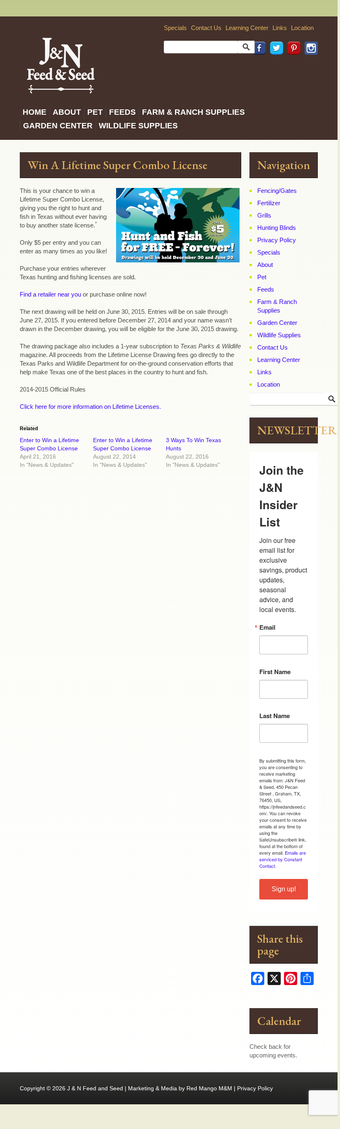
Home (35, 112)
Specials (175, 27)
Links (279, 27)
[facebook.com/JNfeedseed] (257, 66)
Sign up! (284, 889)
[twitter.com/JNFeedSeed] (274, 66)
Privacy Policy (276, 239)
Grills (264, 215)
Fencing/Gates (277, 190)
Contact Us (206, 27)
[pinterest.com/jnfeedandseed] (291, 66)
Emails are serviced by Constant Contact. (282, 859)
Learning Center (247, 27)
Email (267, 627)
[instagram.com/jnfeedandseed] (309, 66)
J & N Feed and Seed (95, 1088)
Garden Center (58, 125)
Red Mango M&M (209, 1088)
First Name (275, 672)
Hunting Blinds (276, 227)
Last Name (274, 716)
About (67, 112)
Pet (95, 112)
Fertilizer (268, 202)
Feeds (122, 112)
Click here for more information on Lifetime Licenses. (90, 406)
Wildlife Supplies (138, 125)
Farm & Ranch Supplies (193, 112)
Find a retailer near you (50, 294)
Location (302, 27)
